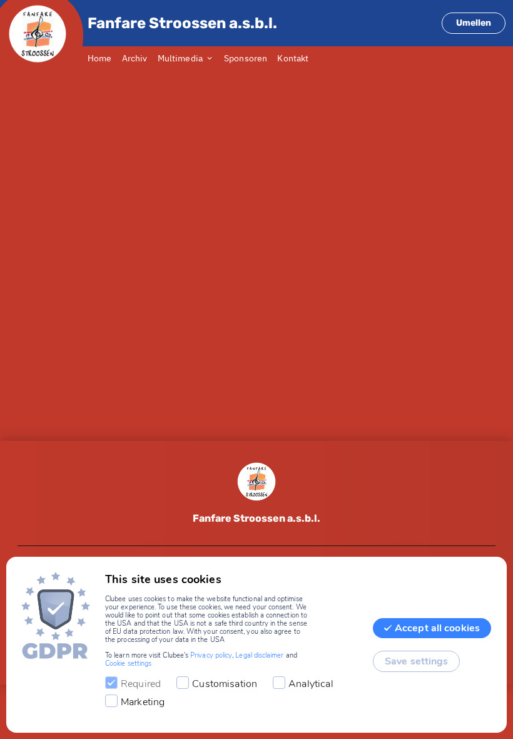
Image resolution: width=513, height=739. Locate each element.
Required (141, 684)
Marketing (143, 702)
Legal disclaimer (259, 655)
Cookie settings (128, 663)
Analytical (310, 684)
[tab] (105, 58)
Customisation (224, 684)
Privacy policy (211, 655)
